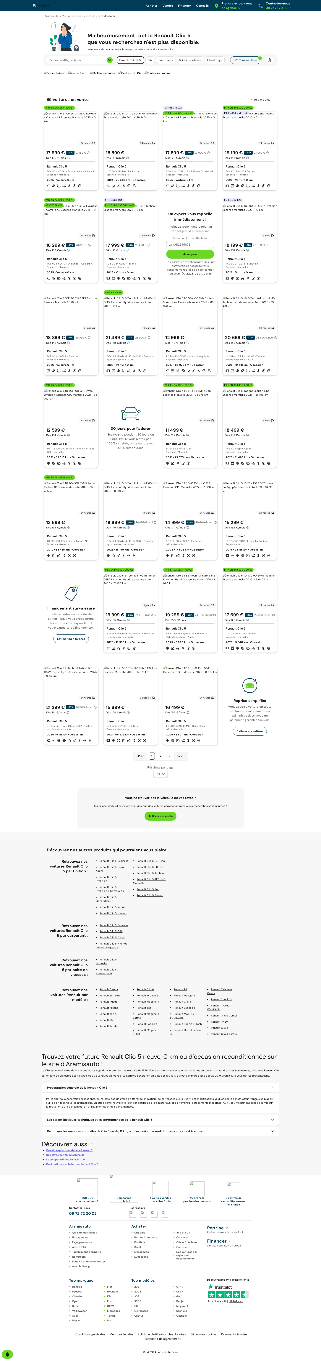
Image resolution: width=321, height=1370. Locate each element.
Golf (179, 1296)
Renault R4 (180, 989)
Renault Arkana (109, 1007)
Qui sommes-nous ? (84, 1232)
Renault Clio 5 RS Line (150, 867)
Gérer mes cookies (203, 1334)
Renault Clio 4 (182, 1001)
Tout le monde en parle (86, 1252)
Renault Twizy (219, 1021)
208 (137, 1286)
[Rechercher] (110, 60)
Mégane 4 (182, 1306)
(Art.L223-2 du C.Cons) (196, 273)
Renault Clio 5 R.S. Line (151, 861)
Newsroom (79, 1256)
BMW (110, 1306)
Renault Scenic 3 (221, 999)
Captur (138, 1315)
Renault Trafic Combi (224, 1015)
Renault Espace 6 (147, 995)
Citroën (77, 1296)
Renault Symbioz (110, 995)
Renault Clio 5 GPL (111, 931)
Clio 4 (180, 1291)
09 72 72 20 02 (83, 1213)
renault (90, 16)
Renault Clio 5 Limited (113, 913)
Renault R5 (106, 1020)
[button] (140, 60)
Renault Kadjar (109, 1014)
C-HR (179, 1286)
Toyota (111, 1315)
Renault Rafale (108, 1026)
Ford (110, 1301)
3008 (137, 1301)
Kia (109, 1296)
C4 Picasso (141, 1310)
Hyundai (112, 1291)
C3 (136, 1306)
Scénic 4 (181, 1310)
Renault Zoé (144, 1007)
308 (137, 1296)
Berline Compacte (145, 1237)
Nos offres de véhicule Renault (65, 1155)
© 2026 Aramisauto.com (160, 1352)
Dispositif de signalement (163, 1339)
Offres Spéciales (186, 1242)
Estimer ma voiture (250, 731)
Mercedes (113, 1310)
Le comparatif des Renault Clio (65, 1159)
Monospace (141, 1252)
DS (109, 1320)
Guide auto (183, 1247)
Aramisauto (52, 16)
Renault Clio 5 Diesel (112, 937)
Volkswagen (79, 1310)
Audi (75, 1315)
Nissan (76, 1320)
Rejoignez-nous (82, 1242)
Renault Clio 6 (145, 989)
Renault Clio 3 (219, 1027)
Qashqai (181, 1315)
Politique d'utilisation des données (162, 1334)
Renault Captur (109, 989)
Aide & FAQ (79, 1247)
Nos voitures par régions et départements (186, 1255)
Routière (139, 1242)
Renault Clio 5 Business (114, 861)
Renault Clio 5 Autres (150, 895)
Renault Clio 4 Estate (224, 1034)
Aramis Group (81, 1266)
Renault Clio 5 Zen (148, 889)
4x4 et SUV (183, 1232)
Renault (77, 1286)
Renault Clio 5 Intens (112, 907)
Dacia (75, 1306)
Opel (75, 1301)
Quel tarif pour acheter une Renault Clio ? (72, 1164)
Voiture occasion (72, 16)
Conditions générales (90, 1334)
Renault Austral (109, 1001)
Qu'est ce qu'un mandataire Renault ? (69, 1150)
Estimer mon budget (71, 638)
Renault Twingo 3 (184, 995)
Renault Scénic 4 (147, 1024)
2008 (137, 1291)
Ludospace (141, 1256)
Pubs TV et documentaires (89, 1261)
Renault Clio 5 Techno (150, 873)
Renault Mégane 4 (148, 1001)
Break (138, 1247)
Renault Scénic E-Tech (188, 1024)
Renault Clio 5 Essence (114, 925)
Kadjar (180, 1301)
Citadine (139, 1232)
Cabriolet (182, 1237)
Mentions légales (121, 1334)
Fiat (109, 1286)
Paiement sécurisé (234, 1334)
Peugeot (77, 1291)
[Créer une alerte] (7, 1354)
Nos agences (80, 1237)
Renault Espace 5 (185, 1007)
